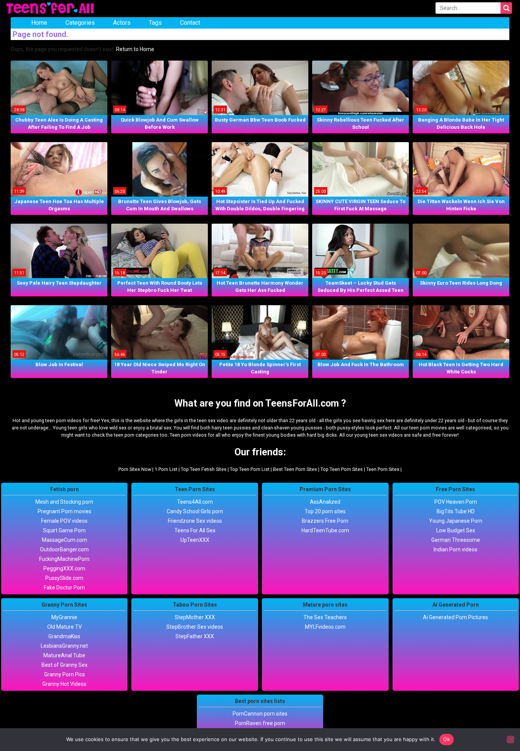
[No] (510, 739)
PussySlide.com (64, 578)
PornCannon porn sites (260, 714)
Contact (190, 22)
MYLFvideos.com (325, 627)
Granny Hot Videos (64, 684)
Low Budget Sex (455, 530)
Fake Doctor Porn (64, 587)
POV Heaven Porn (455, 502)
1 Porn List (166, 469)
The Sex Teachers (325, 617)
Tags (155, 22)
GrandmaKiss (64, 636)
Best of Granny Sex (64, 665)
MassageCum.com (64, 540)
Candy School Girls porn (195, 511)
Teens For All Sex (194, 530)
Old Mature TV (64, 627)
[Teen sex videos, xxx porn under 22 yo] (50, 8)
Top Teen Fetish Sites (204, 469)
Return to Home (135, 49)
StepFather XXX (194, 636)
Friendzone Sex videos (195, 521)
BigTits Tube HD (456, 511)
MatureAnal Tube (64, 655)
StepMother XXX (195, 617)
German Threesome (455, 540)
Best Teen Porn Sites (295, 469)
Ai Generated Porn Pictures (455, 617)
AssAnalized (325, 502)
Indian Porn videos (455, 549)
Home (39, 22)
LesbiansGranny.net (64, 646)
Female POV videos (64, 521)
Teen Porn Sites (382, 469)
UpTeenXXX (194, 540)
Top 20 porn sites (325, 511)
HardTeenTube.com (325, 530)
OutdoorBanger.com (64, 549)
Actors (122, 22)
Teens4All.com (195, 502)
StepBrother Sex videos (194, 627)
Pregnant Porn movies (64, 511)
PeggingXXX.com (64, 568)
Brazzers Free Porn (325, 521)
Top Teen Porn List (250, 469)
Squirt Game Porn (64, 530)
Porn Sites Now (134, 469)
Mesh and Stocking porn (64, 502)
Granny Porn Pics (64, 674)
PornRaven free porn (260, 723)
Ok (446, 739)
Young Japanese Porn (455, 521)
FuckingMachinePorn (64, 559)
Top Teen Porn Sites (342, 469)
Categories (80, 22)
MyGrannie (64, 617)
